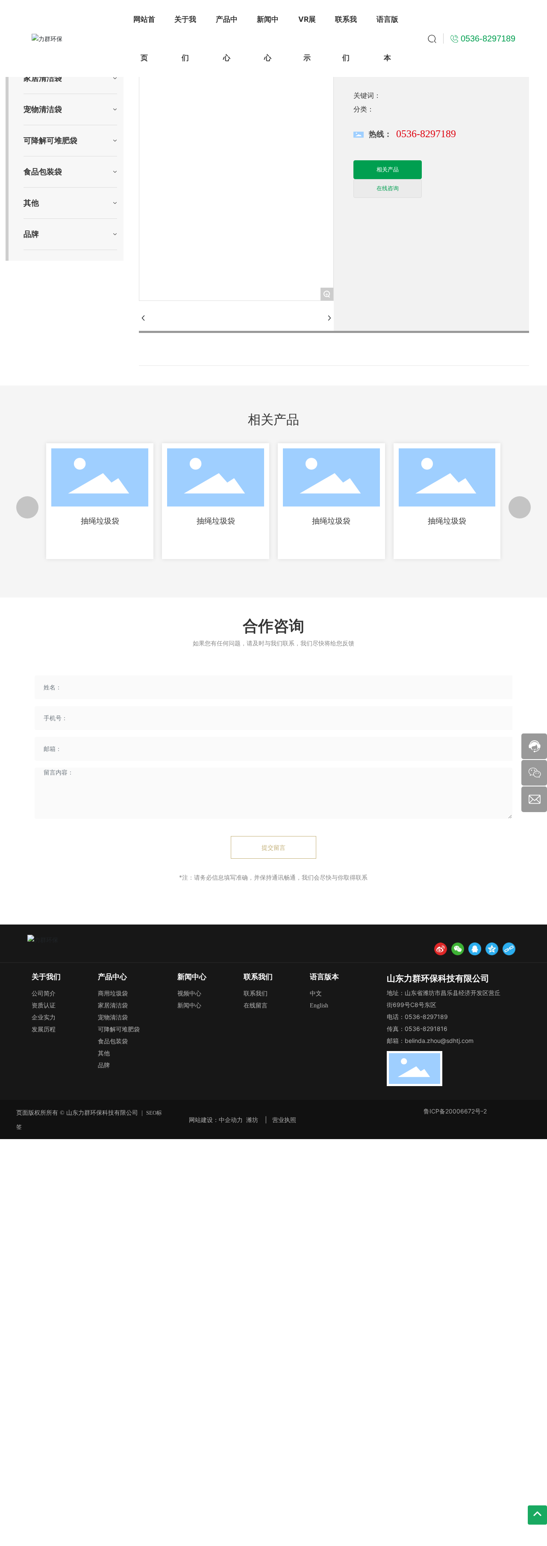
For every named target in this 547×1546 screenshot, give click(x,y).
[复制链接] (509, 948)
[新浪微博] (440, 948)
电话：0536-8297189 (417, 1016)
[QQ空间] (491, 948)
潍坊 (252, 1119)
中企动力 (231, 1119)
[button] (27, 507)
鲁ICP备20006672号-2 (455, 1111)
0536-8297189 (426, 133)
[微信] (457, 948)
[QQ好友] (474, 948)
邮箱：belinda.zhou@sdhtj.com (430, 1040)
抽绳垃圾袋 (100, 520)
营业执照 (284, 1119)
